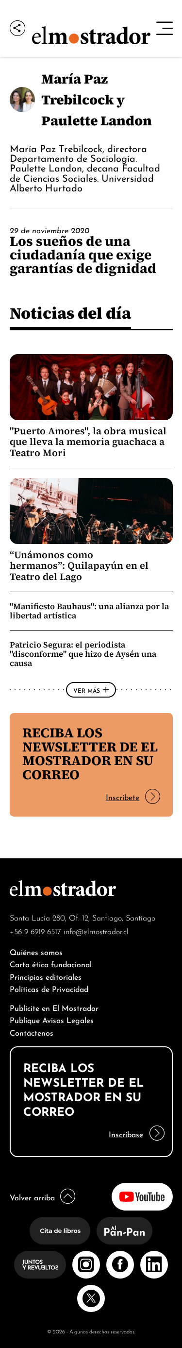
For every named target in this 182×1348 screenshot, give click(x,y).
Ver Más (86, 689)
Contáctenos (31, 1032)
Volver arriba (32, 1196)
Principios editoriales (46, 976)
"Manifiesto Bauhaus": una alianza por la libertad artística (89, 610)
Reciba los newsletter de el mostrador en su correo (90, 753)
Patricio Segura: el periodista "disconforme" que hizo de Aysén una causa (83, 654)
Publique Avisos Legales (52, 1019)
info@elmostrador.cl (96, 930)
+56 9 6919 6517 (35, 930)
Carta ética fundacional (51, 963)
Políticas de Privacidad (49, 988)
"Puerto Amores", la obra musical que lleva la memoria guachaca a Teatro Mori (88, 442)
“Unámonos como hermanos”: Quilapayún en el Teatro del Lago (79, 565)
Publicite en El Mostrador (54, 1007)
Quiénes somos (36, 951)
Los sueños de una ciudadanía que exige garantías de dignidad (83, 255)
